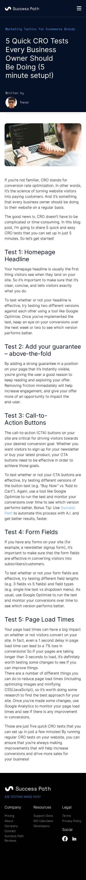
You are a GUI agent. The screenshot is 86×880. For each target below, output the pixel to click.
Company (11, 826)
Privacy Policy (71, 821)
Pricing (9, 815)
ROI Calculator (43, 821)
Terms (66, 815)
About (9, 821)
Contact (10, 831)
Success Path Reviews (14, 838)
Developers (41, 826)
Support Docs (43, 815)
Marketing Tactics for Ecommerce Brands (40, 29)
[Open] (79, 8)
